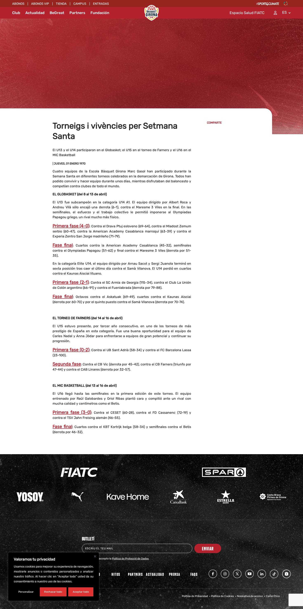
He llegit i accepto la (118, 558)
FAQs (194, 574)
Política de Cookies (222, 596)
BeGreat (57, 13)
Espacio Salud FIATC (247, 13)
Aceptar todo (81, 591)
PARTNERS (135, 574)
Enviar (208, 548)
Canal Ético (273, 596)
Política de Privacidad (195, 596)
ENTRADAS (101, 4)
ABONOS (18, 4)
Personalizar (26, 591)
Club (16, 13)
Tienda (61, 4)
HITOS (116, 574)
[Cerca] (95, 556)
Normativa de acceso (250, 596)
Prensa (174, 574)
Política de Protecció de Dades (130, 558)
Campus (79, 4)
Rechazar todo (53, 591)
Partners (77, 13)
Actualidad (35, 13)
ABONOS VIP (40, 4)
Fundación (99, 13)
